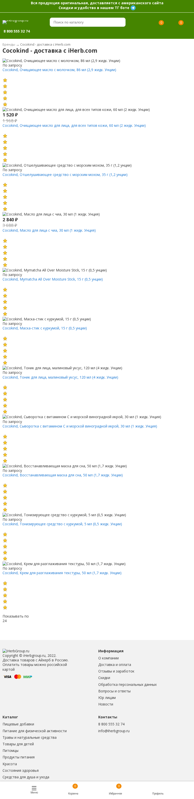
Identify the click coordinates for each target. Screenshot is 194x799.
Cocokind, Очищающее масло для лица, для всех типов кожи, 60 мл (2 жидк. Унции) (74, 125)
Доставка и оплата (114, 664)
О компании (108, 658)
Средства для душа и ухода (26, 777)
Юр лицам (107, 697)
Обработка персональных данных (127, 684)
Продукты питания (19, 757)
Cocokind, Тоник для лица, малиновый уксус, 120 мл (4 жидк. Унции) (60, 377)
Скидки (104, 677)
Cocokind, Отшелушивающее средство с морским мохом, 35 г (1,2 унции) (65, 174)
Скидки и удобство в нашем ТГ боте (94, 7)
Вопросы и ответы (114, 691)
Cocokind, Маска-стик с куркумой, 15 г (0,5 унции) (45, 328)
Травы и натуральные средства (30, 737)
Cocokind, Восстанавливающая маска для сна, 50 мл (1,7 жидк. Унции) (63, 475)
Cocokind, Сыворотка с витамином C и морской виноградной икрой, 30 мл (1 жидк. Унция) (80, 426)
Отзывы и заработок (116, 671)
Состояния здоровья (21, 770)
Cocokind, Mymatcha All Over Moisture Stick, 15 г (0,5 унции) (53, 279)
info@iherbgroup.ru (114, 730)
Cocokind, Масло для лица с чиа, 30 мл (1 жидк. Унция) (49, 230)
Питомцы (10, 750)
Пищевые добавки (18, 724)
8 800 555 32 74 (111, 724)
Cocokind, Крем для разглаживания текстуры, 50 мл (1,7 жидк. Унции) (62, 572)
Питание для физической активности (35, 730)
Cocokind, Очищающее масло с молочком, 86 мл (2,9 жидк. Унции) (59, 69)
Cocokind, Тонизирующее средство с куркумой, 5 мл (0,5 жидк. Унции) (62, 523)
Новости (105, 704)
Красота (10, 763)
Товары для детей (18, 744)
